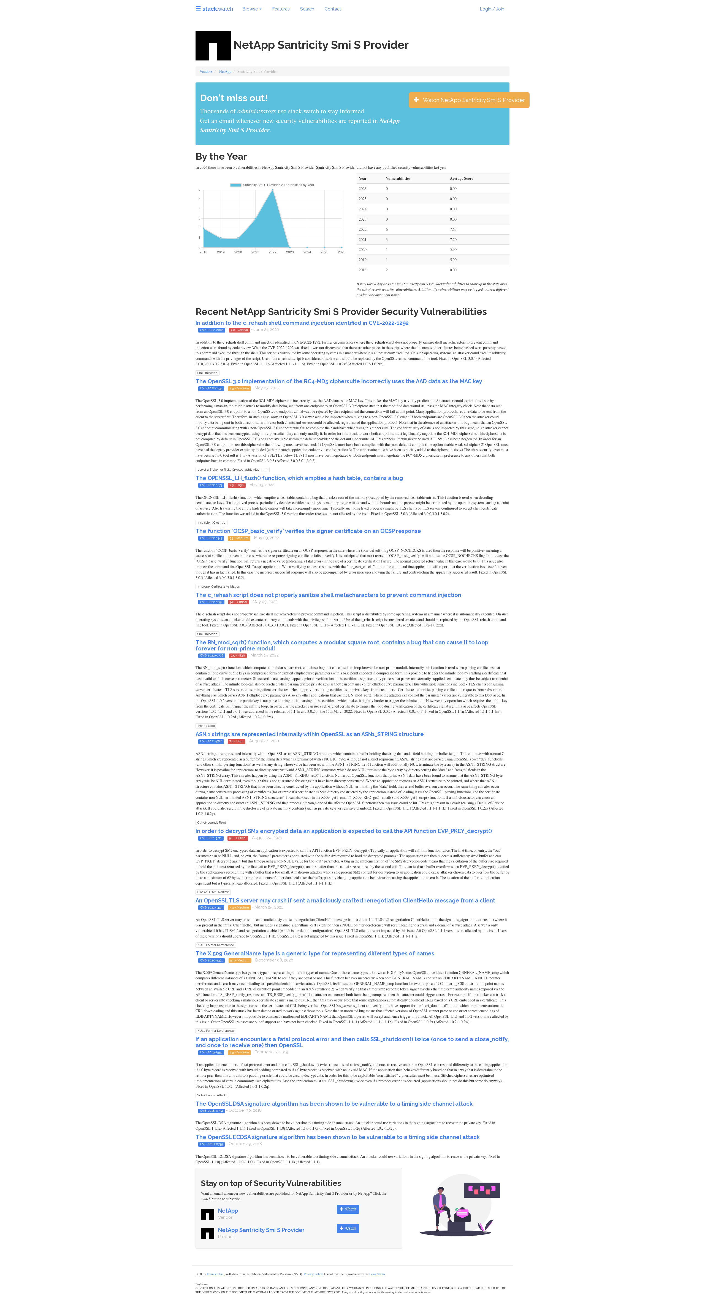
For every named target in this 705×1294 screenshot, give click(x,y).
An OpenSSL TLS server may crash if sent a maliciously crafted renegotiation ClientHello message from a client (345, 900)
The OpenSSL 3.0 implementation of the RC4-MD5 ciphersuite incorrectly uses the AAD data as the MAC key (339, 381)
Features (281, 9)
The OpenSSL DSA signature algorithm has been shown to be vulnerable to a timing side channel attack (334, 1103)
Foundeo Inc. (215, 1274)
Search (307, 9)
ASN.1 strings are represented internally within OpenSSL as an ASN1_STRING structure (310, 734)
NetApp (225, 71)
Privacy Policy (313, 1274)
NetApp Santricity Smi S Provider (261, 1230)
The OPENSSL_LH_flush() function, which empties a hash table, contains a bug (299, 478)
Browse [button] (250, 9)
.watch (217, 9)
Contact (333, 9)
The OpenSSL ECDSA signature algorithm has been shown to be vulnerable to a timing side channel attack (338, 1137)
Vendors (206, 71)
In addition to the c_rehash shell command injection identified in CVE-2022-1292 (302, 323)
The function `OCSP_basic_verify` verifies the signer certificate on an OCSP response (308, 531)
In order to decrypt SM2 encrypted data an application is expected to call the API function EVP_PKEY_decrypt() (344, 831)
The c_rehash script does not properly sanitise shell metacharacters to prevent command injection (328, 595)
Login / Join (492, 9)
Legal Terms (377, 1274)
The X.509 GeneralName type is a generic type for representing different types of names (315, 953)
